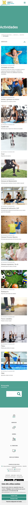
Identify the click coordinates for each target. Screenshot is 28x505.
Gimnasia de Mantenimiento (9, 181)
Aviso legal (19, 475)
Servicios (15, 34)
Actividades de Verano (7, 67)
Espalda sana (5, 127)
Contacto (7, 475)
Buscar (19, 394)
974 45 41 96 (10, 469)
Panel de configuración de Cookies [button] (14, 501)
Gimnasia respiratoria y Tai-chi (9, 264)
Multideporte (5, 291)
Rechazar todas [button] (14, 498)
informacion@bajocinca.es (14, 470)
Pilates (3, 346)
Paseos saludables (6, 319)
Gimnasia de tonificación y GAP (10, 208)
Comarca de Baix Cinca (6, 34)
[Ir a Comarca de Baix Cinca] (7, 3)
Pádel (2, 373)
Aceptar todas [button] (14, 495)
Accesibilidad (20, 477)
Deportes (22, 34)
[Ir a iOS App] (19, 480)
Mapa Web (13, 475)
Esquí (2, 154)
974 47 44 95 (17, 469)
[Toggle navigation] (24, 3)
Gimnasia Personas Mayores (9, 237)
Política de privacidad (10, 477)
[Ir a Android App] (8, 480)
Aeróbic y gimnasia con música (10, 99)
